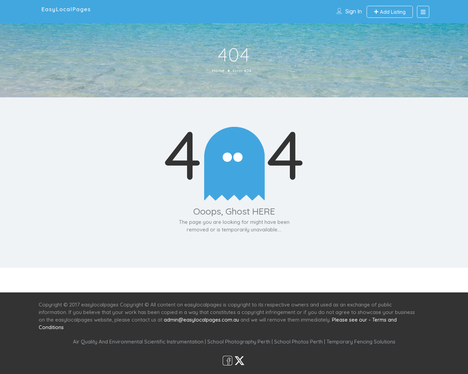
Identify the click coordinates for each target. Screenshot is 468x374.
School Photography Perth (238, 341)
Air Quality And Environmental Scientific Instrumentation (138, 341)
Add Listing (392, 12)
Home (218, 70)
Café (267, 280)
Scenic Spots (234, 280)
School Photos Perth (298, 341)
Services (197, 280)
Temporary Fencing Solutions (361, 341)
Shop (291, 280)
